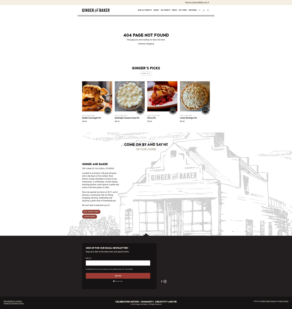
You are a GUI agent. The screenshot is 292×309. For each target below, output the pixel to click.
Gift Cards (183, 10)
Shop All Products (145, 10)
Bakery (156, 10)
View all (146, 73)
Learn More (89, 216)
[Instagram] (165, 282)
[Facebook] (162, 282)
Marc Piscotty (271, 301)
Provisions (193, 10)
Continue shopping (146, 43)
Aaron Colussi (283, 301)
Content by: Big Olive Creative (14, 303)
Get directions (91, 212)
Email (89, 258)
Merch (174, 10)
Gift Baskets (165, 10)
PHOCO (263, 301)
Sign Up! (118, 276)
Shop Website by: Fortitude (13, 301)
